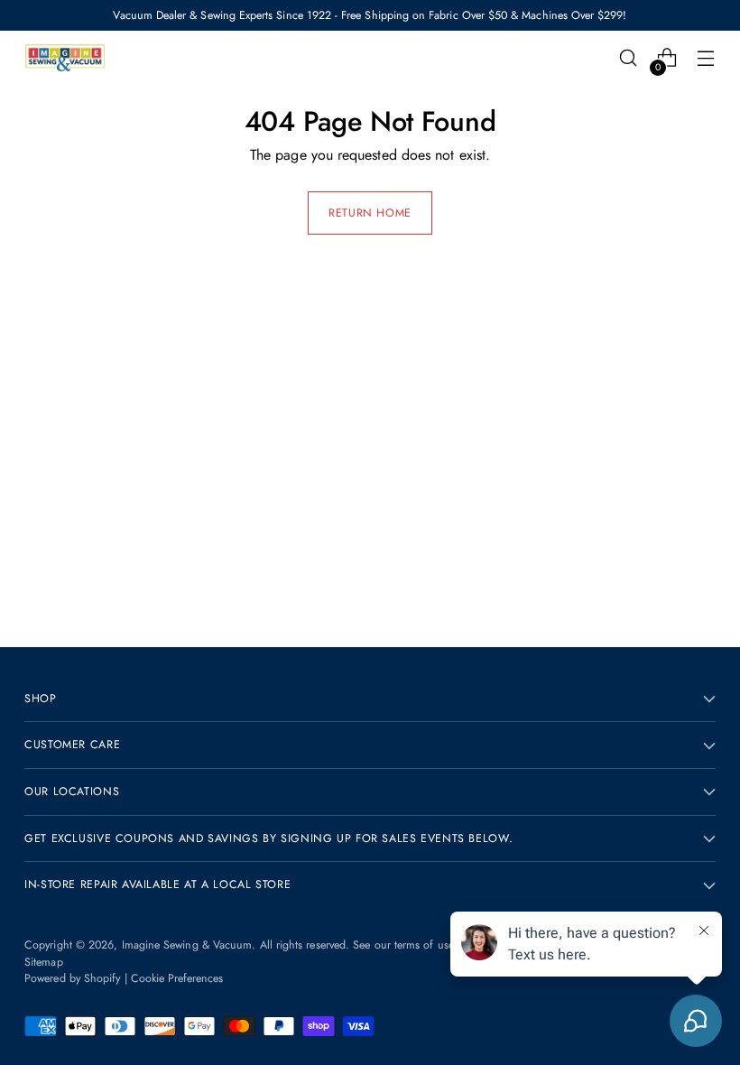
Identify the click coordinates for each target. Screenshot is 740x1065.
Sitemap (43, 962)
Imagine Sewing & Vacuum (187, 945)
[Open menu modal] (706, 58)
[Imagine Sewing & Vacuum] (65, 57)
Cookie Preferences (177, 978)
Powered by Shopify (72, 978)
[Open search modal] (628, 58)
